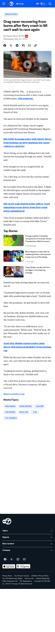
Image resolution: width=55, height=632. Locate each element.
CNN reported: (26, 98)
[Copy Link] (35, 45)
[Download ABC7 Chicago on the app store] (8, 566)
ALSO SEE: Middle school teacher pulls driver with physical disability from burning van (27, 347)
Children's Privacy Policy (39, 576)
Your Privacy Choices (21, 576)
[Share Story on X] (11, 45)
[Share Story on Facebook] (5, 45)
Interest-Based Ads (43, 578)
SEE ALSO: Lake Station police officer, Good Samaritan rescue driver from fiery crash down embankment (26, 207)
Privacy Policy (7, 576)
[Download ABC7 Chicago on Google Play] (23, 566)
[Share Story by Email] (29, 45)
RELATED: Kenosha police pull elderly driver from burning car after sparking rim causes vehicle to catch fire (27, 142)
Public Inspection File (9, 581)
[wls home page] (6, 521)
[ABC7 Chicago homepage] (10, 4)
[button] (4, 3)
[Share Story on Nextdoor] (23, 45)
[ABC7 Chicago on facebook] (5, 559)
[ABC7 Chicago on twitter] (11, 559)
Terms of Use (29, 578)
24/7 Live (20, 4)
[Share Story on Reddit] (17, 45)
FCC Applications (26, 581)
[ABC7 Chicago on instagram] (18, 559)
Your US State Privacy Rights (12, 578)
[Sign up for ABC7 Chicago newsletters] (24, 559)
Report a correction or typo (14, 394)
